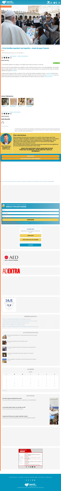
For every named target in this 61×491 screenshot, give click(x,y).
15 (46, 381)
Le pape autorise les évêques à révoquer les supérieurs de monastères (20, 353)
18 (14, 383)
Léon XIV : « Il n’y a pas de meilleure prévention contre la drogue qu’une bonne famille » (18, 326)
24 (6, 385)
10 (6, 381)
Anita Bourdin (13, 56)
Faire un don (30, 156)
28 (38, 385)
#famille (49, 73)
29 (46, 385)
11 (14, 381)
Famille (2, 6)
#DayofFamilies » (49, 76)
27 (30, 385)
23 (54, 383)
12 (22, 381)
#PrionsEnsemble (50, 75)
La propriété (20, 477)
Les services (26, 477)
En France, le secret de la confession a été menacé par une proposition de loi (21, 347)
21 (38, 383)
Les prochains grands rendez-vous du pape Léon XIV (13, 407)
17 (6, 383)
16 (54, 381)
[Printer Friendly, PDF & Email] (56, 63)
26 (22, 385)
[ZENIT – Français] (17, 2)
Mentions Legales (34, 477)
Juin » (6, 390)
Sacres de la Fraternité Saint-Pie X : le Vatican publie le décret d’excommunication (22, 335)
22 (46, 383)
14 (38, 381)
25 (14, 385)
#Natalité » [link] (14, 70)
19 (22, 383)
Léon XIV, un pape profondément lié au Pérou (12, 398)
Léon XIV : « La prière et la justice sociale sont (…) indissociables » (14, 319)
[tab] (24, 450)
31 (6, 387)
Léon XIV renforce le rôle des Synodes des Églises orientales (13, 322)
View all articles (4, 126)
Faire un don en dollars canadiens (30, 158)
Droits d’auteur (41, 477)
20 (30, 383)
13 (30, 381)
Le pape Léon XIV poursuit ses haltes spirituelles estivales (15, 416)
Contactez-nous (48, 477)
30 (54, 385)
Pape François (8, 6)
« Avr (3, 390)
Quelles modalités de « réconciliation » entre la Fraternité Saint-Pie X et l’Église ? (21, 359)
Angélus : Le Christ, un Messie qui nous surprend (11, 324)
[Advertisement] (30, 171)
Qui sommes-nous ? (13, 477)
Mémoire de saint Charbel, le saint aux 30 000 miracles (17, 341)
